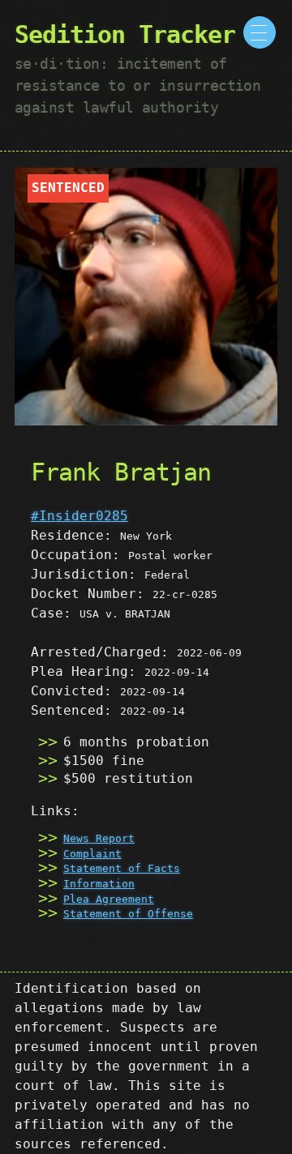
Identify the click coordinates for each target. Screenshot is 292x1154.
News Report (99, 838)
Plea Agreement (108, 899)
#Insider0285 (79, 516)
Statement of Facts (121, 868)
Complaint (92, 854)
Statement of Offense (128, 914)
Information (99, 884)
